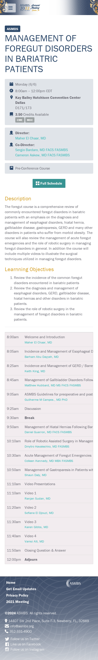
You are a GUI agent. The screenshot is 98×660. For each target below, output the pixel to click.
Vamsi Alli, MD (34, 541)
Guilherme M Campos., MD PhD (46, 400)
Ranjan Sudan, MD (37, 498)
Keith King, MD (35, 371)
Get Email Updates (21, 589)
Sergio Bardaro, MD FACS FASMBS (41, 149)
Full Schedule (50, 183)
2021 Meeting (17, 601)
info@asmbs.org (22, 626)
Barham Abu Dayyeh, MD (42, 357)
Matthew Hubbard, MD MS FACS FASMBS (53, 385)
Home (10, 582)
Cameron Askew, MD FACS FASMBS (42, 155)
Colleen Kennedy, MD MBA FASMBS (49, 461)
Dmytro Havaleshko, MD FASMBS (47, 446)
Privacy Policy (17, 595)
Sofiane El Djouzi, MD (39, 513)
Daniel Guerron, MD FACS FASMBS (48, 432)
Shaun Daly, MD (35, 475)
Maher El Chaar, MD (30, 138)
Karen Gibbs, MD (36, 527)
